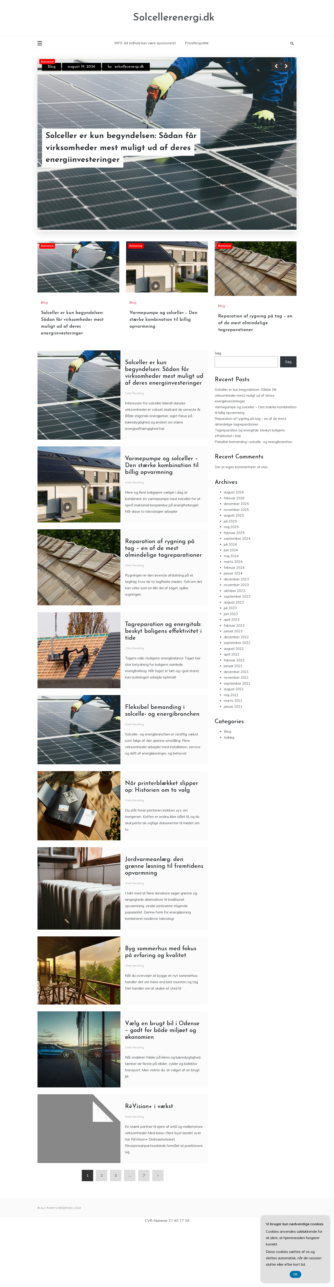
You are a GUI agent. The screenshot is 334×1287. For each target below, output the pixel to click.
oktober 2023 (234, 650)
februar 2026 (234, 558)
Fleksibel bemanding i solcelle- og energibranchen (253, 501)
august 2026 (234, 552)
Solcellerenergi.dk (173, 18)
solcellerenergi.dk (131, 67)
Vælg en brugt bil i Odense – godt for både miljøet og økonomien (162, 1090)
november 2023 (236, 645)
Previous (276, 66)
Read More (278, 154)
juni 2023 (231, 673)
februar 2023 (234, 685)
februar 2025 (234, 592)
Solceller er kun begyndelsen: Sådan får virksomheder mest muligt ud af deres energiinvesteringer (246, 455)
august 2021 (234, 749)
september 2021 (237, 743)
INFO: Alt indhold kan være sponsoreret (145, 43)
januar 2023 (233, 691)
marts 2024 (233, 621)
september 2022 (237, 702)
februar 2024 (234, 627)
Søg (218, 413)
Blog (51, 67)
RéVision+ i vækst (149, 1166)
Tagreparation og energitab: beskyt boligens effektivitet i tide (163, 691)
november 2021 (236, 737)
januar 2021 (233, 766)
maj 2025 (231, 587)
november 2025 (236, 569)
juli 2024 (230, 604)
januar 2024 (233, 633)
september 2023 (237, 656)
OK (295, 1274)
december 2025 (236, 564)
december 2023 (236, 639)
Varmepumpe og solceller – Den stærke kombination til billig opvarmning (120, 154)
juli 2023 (230, 668)
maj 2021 (231, 754)
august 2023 (234, 662)
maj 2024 (231, 616)
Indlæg (229, 797)
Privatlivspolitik (197, 43)
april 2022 (231, 714)
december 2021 (236, 731)
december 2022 (236, 697)
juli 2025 (230, 581)
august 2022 (234, 708)
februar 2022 (234, 720)
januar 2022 (233, 726)
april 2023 (231, 679)
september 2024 (237, 598)
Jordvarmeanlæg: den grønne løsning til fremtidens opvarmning (164, 926)
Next (286, 66)
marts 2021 (233, 760)
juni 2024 (231, 610)
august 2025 (234, 575)
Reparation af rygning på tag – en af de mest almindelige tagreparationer (255, 383)
